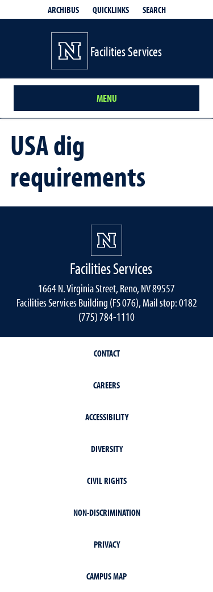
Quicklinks (111, 9)
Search (154, 9)
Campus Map (106, 576)
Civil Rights (107, 480)
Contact (107, 353)
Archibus (63, 9)
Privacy (107, 544)
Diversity (107, 448)
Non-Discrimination (106, 512)
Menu (107, 98)
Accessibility (106, 417)
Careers (106, 385)
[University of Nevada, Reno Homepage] (106, 240)
